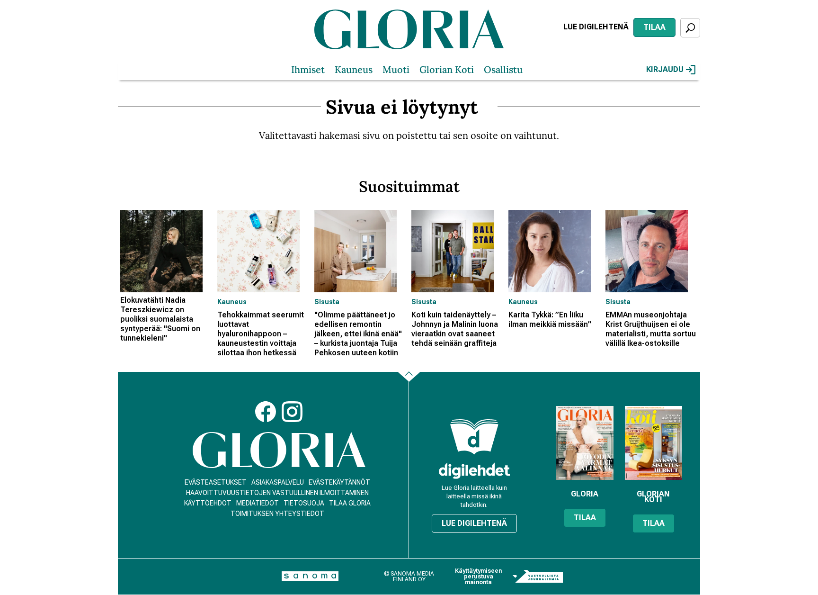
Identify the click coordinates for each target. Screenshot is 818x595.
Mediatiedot (257, 503)
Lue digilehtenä (596, 26)
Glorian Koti (446, 69)
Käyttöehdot (207, 503)
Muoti (395, 69)
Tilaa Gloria (350, 503)
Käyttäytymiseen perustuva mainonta (478, 577)
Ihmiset (308, 69)
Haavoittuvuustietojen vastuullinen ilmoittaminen (277, 492)
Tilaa (654, 27)
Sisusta (326, 302)
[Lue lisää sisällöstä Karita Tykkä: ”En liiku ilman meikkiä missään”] (554, 251)
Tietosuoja (304, 503)
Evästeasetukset (216, 482)
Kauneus (354, 69)
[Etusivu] (279, 450)
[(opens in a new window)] (474, 470)
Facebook (265, 411)
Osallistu (503, 69)
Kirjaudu (665, 69)
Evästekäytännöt (339, 482)
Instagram (292, 411)
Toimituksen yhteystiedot (277, 513)
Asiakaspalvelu (277, 482)
